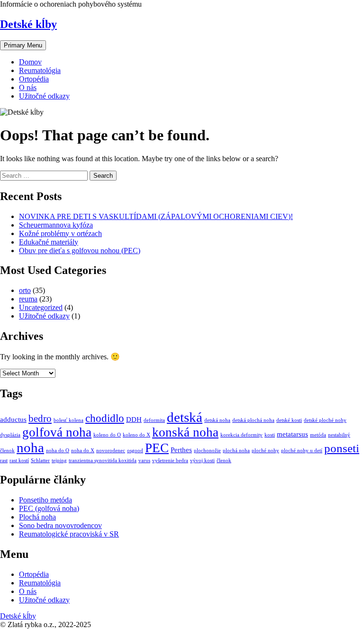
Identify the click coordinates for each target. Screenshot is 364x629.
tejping (59, 460)
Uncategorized (41, 307)
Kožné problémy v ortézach (60, 233)
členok (224, 460)
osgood (135, 450)
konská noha (185, 432)
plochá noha (236, 450)
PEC (157, 448)
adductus (13, 419)
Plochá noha (37, 517)
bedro (40, 418)
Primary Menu (23, 45)
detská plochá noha (253, 420)
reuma (28, 299)
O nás (27, 87)
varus (144, 460)
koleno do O (107, 435)
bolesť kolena (68, 420)
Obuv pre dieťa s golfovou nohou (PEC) (79, 250)
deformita (154, 420)
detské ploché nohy (325, 420)
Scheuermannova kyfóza (56, 225)
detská (184, 417)
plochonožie (207, 450)
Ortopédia (34, 79)
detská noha (217, 420)
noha (30, 447)
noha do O (57, 450)
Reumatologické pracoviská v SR (69, 534)
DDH (134, 419)
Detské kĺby (28, 24)
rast (4, 460)
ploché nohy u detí (301, 450)
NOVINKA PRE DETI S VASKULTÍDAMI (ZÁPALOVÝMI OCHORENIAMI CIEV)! (156, 216)
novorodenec (110, 450)
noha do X (82, 450)
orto (25, 290)
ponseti (341, 448)
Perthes (181, 450)
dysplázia (10, 435)
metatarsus (292, 434)
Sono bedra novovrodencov (60, 525)
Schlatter (40, 460)
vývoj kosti (202, 460)
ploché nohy (265, 450)
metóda (318, 435)
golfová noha (56, 432)
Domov (30, 62)
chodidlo (104, 418)
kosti (269, 435)
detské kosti (289, 420)
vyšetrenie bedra (170, 460)
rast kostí (19, 460)
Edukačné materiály (48, 242)
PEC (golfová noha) (49, 508)
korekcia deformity (241, 435)
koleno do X (136, 435)
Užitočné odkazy (44, 96)
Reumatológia (40, 70)
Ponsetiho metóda (45, 500)
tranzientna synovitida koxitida (102, 460)
